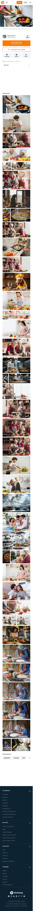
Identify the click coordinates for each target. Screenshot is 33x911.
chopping (16, 827)
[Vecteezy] (2, 2)
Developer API (6, 877)
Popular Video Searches (9, 909)
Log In (25, 2)
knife (23, 827)
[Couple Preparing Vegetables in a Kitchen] (16, 691)
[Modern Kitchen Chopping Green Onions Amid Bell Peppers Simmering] (16, 103)
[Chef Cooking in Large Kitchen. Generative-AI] (16, 535)
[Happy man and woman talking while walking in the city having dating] (12, 602)
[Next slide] (26, 827)
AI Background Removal (9, 883)
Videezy (5, 869)
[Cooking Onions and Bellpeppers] (12, 236)
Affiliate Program (7, 901)
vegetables (7, 827)
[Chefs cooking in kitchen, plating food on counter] (16, 572)
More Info (6, 64)
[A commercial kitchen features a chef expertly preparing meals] (16, 387)
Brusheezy (5, 863)
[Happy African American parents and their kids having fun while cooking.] (16, 553)
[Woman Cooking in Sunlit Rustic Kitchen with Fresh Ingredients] (16, 207)
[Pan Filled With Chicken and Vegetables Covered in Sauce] (6, 588)
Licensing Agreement (8, 895)
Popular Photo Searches (9, 906)
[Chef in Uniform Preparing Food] (12, 814)
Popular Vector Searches (9, 904)
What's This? (17, 61)
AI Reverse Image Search (9, 880)
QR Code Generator (8, 886)
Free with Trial (16, 43)
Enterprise (5, 872)
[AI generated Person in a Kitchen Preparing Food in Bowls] (6, 223)
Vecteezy (5, 866)
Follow (27, 37)
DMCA (4, 898)
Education (5, 874)
